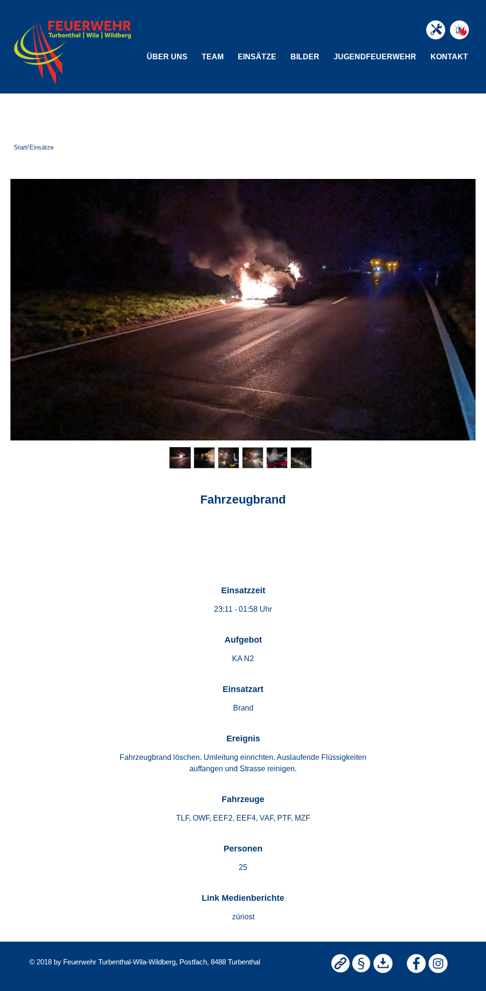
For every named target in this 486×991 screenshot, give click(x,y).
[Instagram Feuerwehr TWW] (438, 963)
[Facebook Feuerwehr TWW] (416, 963)
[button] (167, 57)
